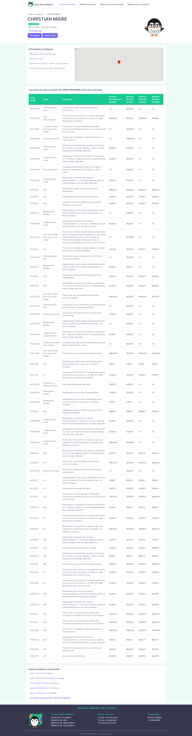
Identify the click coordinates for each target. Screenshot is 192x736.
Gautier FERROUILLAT (39, 688)
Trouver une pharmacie (108, 717)
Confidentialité (154, 720)
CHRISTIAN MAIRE (54, 14)
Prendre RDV (50, 35)
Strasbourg (36, 31)
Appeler (36, 35)
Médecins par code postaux (62, 725)
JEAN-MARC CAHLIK (39, 683)
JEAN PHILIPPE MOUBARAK (42, 678)
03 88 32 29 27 (37, 59)
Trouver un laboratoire (107, 720)
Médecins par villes (88, 4)
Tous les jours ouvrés (107, 723)
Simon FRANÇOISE (38, 693)
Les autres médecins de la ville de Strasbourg (50, 698)
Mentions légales (154, 717)
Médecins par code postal (138, 4)
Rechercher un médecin (61, 717)
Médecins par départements (112, 4)
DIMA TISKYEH (36, 673)
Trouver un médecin (67, 4)
